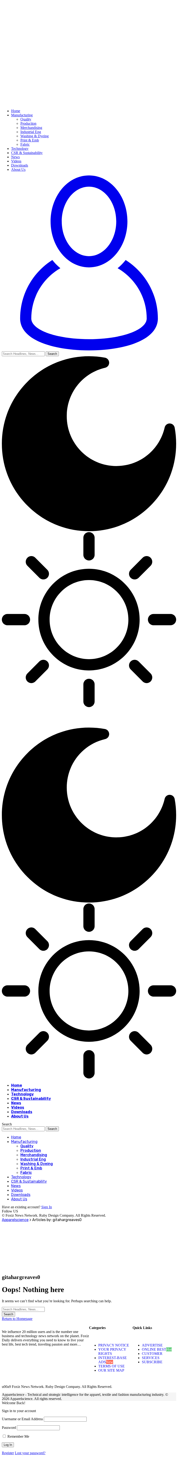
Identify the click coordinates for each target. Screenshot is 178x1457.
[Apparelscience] (80, 725)
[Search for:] (23, 1309)
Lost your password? (30, 1453)
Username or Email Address (22, 1419)
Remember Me (17, 1436)
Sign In (46, 1207)
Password (9, 1428)
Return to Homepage (17, 1319)
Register (8, 1453)
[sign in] (89, 349)
